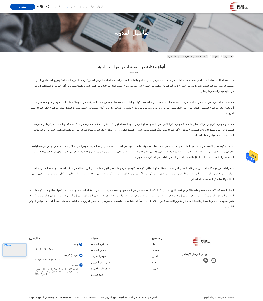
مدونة (65, 6)
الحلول (73, 6)
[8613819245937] (213, 260)
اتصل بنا (56, 6)
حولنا (92, 6)
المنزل (100, 6)
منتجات (83, 6)
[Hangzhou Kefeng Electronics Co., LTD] (238, 6)
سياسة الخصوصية (226, 297)
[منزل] (202, 245)
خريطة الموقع (210, 297)
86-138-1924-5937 (45, 249)
